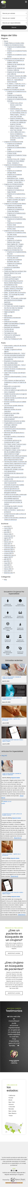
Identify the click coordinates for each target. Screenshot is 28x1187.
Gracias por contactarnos (11, 310)
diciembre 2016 (8, 546)
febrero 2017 (7, 542)
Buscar (6, 41)
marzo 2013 (7, 567)
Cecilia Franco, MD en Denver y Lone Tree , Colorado (16, 105)
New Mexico (12, 1113)
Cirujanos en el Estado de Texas (13, 217)
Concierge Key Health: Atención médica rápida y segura (13, 507)
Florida (11, 1098)
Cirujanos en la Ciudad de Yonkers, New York (14, 264)
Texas (11, 1115)
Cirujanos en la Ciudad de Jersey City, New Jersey (16, 233)
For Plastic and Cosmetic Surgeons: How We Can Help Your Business (14, 307)
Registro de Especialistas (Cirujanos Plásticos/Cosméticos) (14, 324)
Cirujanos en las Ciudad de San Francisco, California (16, 69)
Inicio (5, 314)
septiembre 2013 (9, 555)
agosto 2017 (7, 538)
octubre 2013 (8, 553)
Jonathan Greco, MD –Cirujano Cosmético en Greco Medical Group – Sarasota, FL (16, 161)
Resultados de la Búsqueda (12, 327)
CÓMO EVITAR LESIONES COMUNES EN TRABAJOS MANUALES (15, 518)
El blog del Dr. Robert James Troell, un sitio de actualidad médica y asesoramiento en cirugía (15, 452)
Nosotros (6, 319)
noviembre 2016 (8, 548)
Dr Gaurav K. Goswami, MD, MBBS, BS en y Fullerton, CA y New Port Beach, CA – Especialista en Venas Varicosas (17, 79)
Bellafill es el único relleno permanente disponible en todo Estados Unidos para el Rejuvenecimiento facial (15, 458)
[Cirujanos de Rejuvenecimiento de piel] (7, 650)
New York (12, 1102)
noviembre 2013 (8, 551)
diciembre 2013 (8, 549)
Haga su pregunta (9, 312)
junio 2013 (6, 561)
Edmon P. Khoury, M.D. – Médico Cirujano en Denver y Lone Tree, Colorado (18, 128)
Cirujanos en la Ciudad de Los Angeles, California (15, 61)
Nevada (11, 1109)
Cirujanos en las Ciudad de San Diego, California (16, 65)
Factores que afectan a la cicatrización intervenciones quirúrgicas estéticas (12, 490)
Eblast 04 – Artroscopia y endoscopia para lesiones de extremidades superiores (15, 300)
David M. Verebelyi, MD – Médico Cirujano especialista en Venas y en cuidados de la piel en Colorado (18, 121)
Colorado (12, 1107)
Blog (5, 579)
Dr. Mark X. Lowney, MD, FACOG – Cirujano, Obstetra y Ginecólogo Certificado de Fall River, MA (13, 288)
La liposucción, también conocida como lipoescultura (14, 470)
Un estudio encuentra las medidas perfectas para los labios (14, 486)
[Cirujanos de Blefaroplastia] (20, 615)
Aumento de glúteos (10, 427)
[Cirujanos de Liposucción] (7, 639)
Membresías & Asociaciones (12, 317)
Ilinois (10, 1100)
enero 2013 (7, 571)
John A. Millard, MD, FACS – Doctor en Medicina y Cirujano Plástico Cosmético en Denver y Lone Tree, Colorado (18, 136)
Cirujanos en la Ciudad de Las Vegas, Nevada (15, 191)
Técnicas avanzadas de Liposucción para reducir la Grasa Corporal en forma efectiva (14, 357)
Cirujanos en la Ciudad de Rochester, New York (14, 260)
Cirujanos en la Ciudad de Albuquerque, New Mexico (14, 206)
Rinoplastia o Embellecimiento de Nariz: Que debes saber (14, 362)
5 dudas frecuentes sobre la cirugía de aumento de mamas (15, 395)
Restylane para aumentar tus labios (14, 421)
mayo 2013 (7, 563)
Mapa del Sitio (8, 316)
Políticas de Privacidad (10, 321)
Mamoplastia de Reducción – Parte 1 (14, 353)
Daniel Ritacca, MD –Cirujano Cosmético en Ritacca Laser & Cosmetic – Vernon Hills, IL (16, 180)
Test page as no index (10, 333)
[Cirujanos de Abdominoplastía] (7, 603)
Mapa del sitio (21, 1172)
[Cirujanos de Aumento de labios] (20, 603)
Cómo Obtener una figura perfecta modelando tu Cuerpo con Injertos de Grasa (15, 382)
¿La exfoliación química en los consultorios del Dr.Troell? (12, 441)
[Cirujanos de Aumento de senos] (7, 615)
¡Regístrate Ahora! (14, 953)
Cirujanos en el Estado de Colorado (14, 89)
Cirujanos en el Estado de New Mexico (15, 203)
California (12, 1095)
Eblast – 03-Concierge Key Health (14, 294)
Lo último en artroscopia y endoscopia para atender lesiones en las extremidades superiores (15, 496)
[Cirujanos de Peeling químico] (20, 639)
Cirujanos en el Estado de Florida (13, 141)
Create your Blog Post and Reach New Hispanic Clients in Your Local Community (15, 273)
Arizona (11, 1104)
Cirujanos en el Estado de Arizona (13, 45)
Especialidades (8, 304)
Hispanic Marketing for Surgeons (14, 1174)
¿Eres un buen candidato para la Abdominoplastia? (13, 418)
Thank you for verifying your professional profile (12, 336)
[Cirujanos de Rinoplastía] (20, 650)
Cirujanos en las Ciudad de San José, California (16, 73)
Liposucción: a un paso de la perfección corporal (12, 387)
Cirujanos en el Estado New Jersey (14, 230)
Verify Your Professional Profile (13, 339)
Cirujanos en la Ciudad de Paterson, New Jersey (14, 241)
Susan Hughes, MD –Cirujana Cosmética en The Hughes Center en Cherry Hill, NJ (15, 246)
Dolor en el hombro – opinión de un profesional (11, 719)
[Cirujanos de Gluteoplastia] (20, 627)
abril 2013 (6, 565)
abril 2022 (7, 526)
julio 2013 (6, 559)
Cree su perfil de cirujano (11, 279)
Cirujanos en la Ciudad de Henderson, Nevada (14, 187)
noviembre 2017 (8, 536)
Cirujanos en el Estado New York (13, 250)
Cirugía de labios (9, 415)
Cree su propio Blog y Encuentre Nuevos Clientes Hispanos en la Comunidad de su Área (13, 283)
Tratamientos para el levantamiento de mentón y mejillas (15, 430)
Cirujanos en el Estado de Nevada (14, 184)
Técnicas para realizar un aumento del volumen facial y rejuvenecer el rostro (15, 462)
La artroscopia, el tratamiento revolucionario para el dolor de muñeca (13, 502)
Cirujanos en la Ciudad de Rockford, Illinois (14, 175)
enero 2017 (7, 544)
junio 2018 (7, 532)
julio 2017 (6, 540)
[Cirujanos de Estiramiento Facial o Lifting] (7, 627)
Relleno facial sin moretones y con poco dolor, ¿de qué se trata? (14, 466)
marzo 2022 (7, 528)
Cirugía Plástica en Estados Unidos (14, 43)
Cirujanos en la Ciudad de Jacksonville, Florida (14, 144)
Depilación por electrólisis (11, 413)
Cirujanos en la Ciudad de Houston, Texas (14, 224)
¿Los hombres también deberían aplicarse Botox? (13, 406)
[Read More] (17, 838)
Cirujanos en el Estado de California (14, 58)
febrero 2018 (7, 534)
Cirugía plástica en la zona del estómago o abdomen (13, 424)
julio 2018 (6, 530)
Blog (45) (4, 755)
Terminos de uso (9, 329)
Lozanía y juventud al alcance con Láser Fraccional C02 (14, 482)
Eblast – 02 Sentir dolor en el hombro (15, 292)
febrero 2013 (7, 569)
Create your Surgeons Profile (12, 277)
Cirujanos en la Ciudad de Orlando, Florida (14, 152)
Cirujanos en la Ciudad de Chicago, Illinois (14, 171)
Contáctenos (8, 269)
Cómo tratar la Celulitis (11, 367)
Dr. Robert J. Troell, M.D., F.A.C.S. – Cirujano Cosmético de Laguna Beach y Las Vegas (16, 85)
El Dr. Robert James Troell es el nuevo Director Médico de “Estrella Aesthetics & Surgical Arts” (15, 446)
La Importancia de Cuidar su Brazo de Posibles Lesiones (12, 698)
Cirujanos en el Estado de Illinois (13, 165)
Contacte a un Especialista (12, 267)
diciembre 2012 (8, 573)
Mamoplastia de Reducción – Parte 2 (15, 365)
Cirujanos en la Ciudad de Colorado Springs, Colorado (15, 96)
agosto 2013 (7, 557)
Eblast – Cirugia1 (9, 296)
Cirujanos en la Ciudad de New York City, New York (16, 257)
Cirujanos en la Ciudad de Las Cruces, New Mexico (15, 210)
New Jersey (12, 1111)
